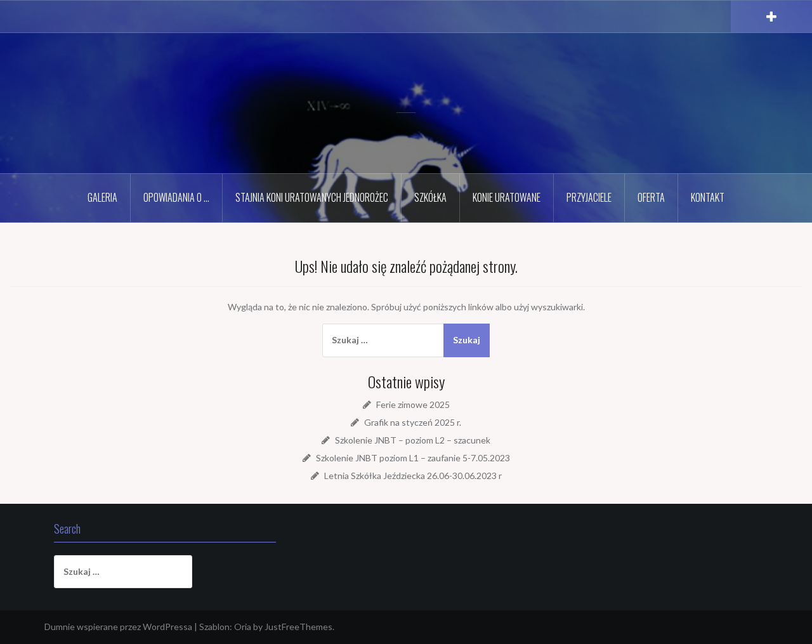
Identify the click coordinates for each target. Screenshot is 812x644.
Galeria (102, 197)
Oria (242, 626)
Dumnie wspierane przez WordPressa (118, 626)
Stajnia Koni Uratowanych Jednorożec (311, 197)
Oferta (651, 197)
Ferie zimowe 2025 (413, 404)
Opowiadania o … (176, 197)
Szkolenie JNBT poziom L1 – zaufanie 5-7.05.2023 (413, 457)
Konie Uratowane (506, 197)
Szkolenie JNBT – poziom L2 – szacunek (412, 440)
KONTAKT (707, 197)
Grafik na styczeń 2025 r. (412, 422)
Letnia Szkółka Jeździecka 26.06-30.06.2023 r (413, 475)
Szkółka (430, 197)
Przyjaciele (589, 197)
